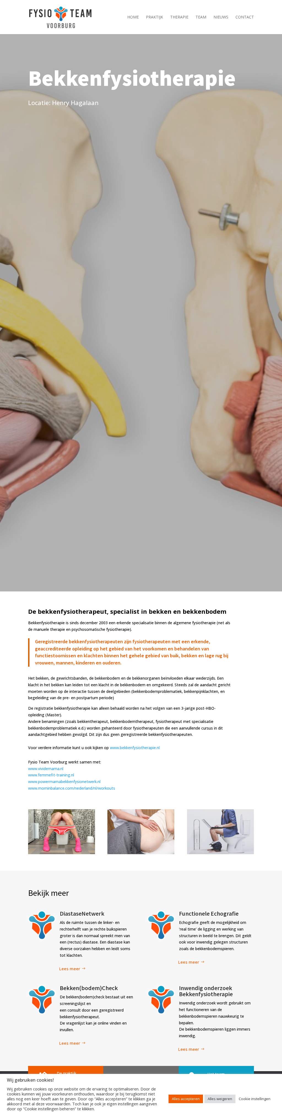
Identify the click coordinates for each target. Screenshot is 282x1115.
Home (133, 17)
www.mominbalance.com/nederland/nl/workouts (71, 788)
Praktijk (154, 17)
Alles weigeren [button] (220, 1098)
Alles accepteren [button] (186, 1098)
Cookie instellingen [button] (254, 1098)
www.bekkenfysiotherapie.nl (135, 747)
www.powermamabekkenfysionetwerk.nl (64, 781)
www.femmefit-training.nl (51, 775)
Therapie (179, 17)
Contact (244, 17)
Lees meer (69, 968)
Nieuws (220, 17)
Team (201, 17)
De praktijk (66, 1073)
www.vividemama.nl (45, 768)
